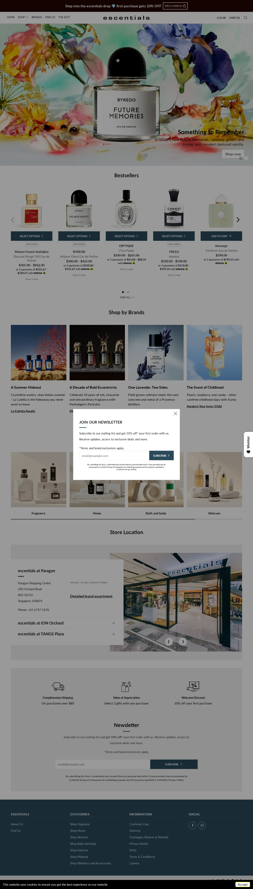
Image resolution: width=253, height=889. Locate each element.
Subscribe (159, 455)
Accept (243, 884)
